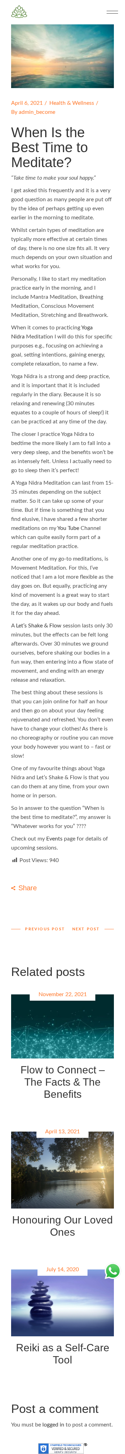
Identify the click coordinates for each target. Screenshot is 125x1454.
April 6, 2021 (27, 103)
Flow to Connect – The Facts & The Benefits (62, 1082)
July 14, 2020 (62, 1269)
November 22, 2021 (63, 994)
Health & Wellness (71, 103)
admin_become (37, 112)
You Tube (69, 528)
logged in (53, 1425)
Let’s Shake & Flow (39, 625)
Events (54, 839)
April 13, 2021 (62, 1131)
